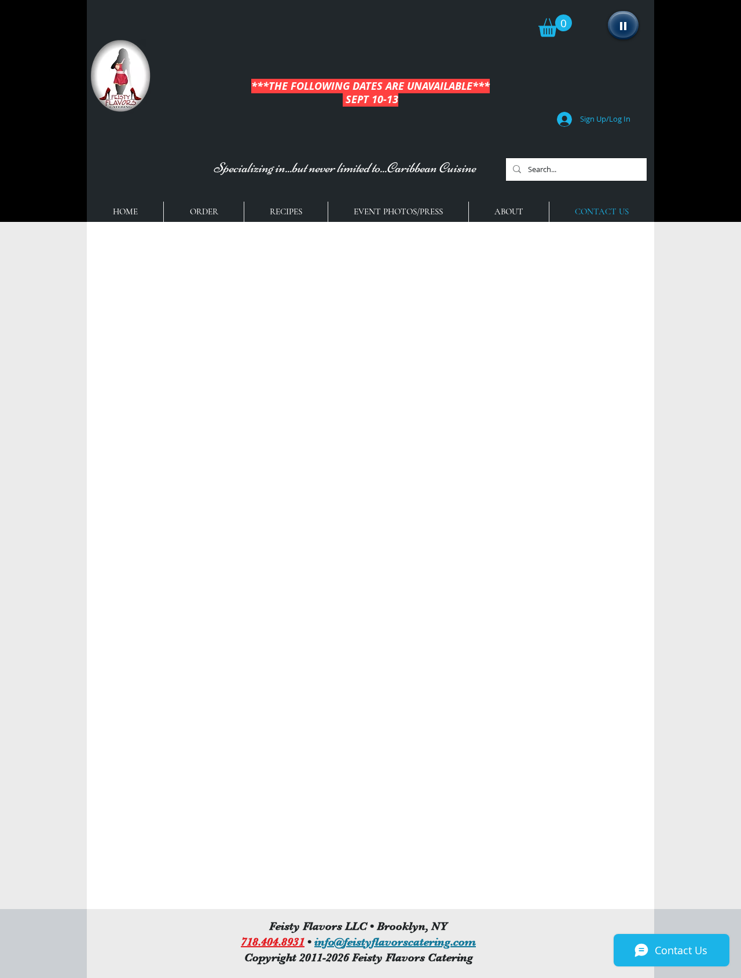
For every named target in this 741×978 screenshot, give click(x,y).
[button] (555, 25)
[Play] (623, 25)
